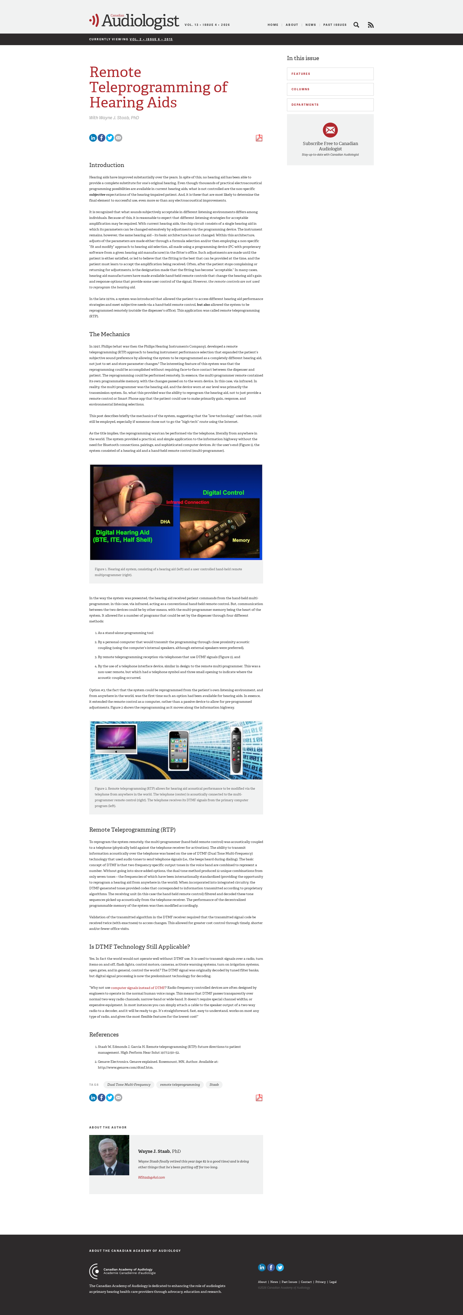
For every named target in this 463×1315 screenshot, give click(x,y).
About (292, 25)
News (311, 25)
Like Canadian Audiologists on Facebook (271, 1267)
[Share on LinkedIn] (93, 140)
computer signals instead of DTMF (138, 987)
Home (273, 25)
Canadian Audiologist (134, 22)
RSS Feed (371, 25)
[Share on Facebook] (101, 140)
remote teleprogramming (180, 1084)
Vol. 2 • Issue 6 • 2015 (151, 39)
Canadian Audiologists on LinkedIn (262, 1267)
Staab (214, 1084)
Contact (306, 1282)
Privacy (320, 1282)
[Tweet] (110, 140)
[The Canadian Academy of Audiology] (122, 1271)
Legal (333, 1282)
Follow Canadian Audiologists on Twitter (280, 1267)
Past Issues (335, 25)
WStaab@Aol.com (151, 1177)
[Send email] (118, 140)
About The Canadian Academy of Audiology (135, 1251)
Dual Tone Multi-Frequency (128, 1084)
